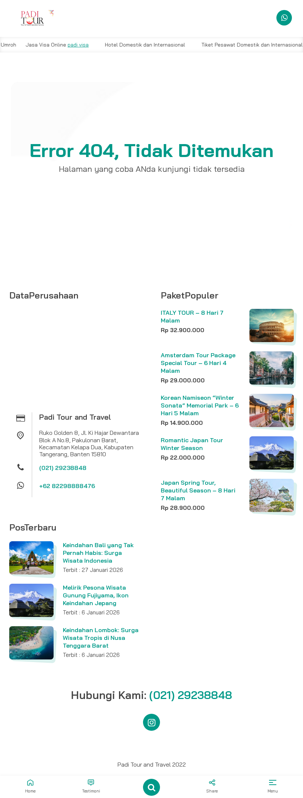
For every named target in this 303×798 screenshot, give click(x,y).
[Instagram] (151, 722)
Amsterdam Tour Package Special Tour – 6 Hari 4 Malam (198, 362)
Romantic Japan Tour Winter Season (192, 443)
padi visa (66, 44)
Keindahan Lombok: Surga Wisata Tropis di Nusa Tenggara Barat (101, 637)
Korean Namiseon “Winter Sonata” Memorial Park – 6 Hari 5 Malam (200, 405)
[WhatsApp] (284, 17)
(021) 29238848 (62, 467)
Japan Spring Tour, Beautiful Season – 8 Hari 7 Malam (198, 490)
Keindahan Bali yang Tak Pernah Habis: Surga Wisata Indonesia (98, 552)
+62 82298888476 (67, 486)
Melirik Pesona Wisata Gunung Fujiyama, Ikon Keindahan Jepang (96, 595)
